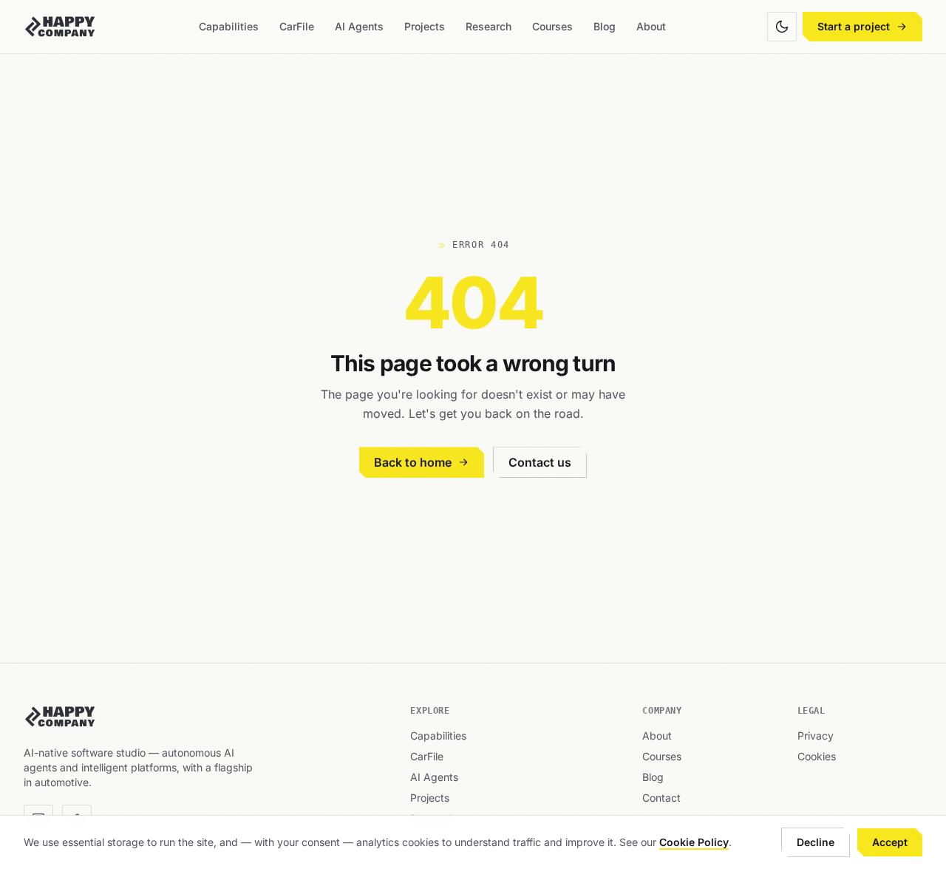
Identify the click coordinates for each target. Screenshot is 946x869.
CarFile (296, 26)
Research (488, 26)
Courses (552, 26)
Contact (661, 797)
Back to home (413, 462)
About (651, 26)
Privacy (815, 735)
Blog (604, 26)
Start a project (853, 26)
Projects (424, 26)
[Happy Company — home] (60, 26)
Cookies (816, 756)
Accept (890, 842)
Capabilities (229, 26)
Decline (815, 842)
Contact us (539, 462)
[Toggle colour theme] (782, 26)
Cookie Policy (694, 842)
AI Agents (359, 26)
